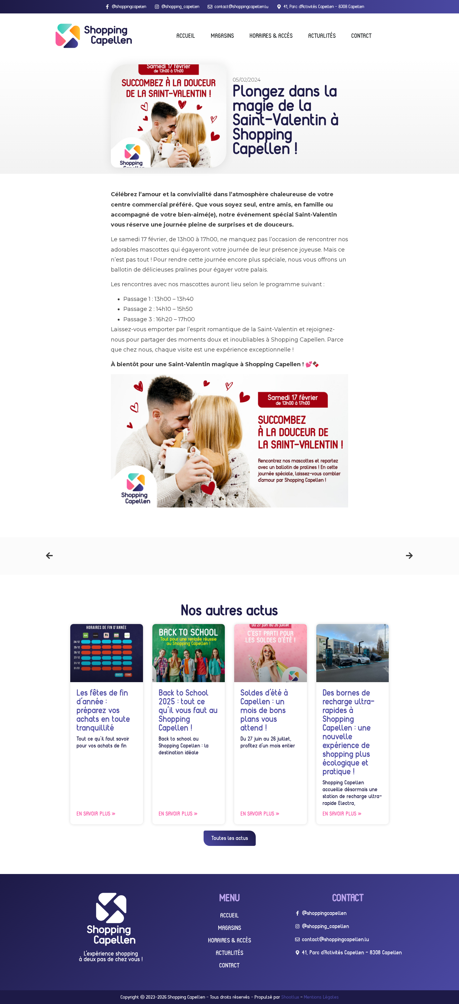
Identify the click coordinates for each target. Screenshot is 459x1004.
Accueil (185, 36)
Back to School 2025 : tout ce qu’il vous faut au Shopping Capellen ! (188, 710)
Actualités (322, 36)
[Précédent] (138, 556)
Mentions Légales (321, 997)
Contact (361, 36)
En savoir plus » (95, 813)
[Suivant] (321, 556)
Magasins (222, 36)
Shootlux (290, 997)
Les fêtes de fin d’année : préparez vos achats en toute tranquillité (103, 710)
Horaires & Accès (271, 36)
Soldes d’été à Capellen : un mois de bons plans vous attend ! (264, 710)
